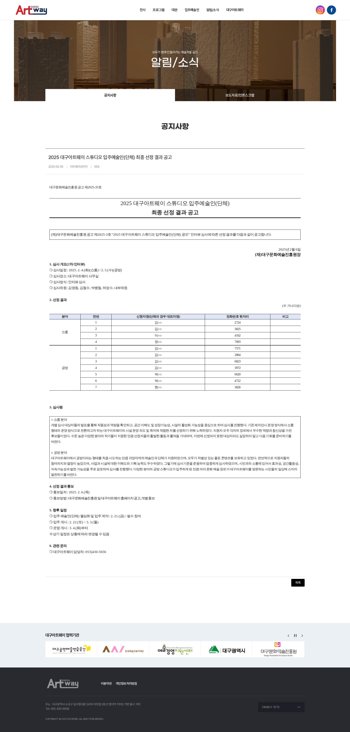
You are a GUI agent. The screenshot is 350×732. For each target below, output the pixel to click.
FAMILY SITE (271, 707)
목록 (298, 583)
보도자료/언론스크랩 (239, 95)
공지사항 (110, 95)
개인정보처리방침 (126, 683)
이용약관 (106, 683)
